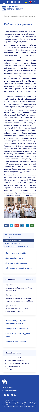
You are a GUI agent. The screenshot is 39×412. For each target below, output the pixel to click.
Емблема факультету (12, 240)
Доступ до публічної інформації (18, 363)
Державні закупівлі (13, 366)
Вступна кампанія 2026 (16, 253)
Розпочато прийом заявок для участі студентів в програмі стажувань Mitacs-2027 (19, 301)
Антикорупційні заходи (16, 263)
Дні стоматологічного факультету (13, 236)
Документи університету (9, 390)
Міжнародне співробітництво (19, 268)
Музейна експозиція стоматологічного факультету (16, 245)
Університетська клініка (17, 329)
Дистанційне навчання (16, 258)
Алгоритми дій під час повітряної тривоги (16, 322)
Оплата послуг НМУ (14, 358)
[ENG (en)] (30, 2)
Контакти (10, 369)
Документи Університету (15, 361)
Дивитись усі (29, 279)
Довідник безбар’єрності (17, 342)
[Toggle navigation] (33, 8)
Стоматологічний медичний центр (18, 335)
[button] (4, 2)
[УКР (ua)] (26, 2)
